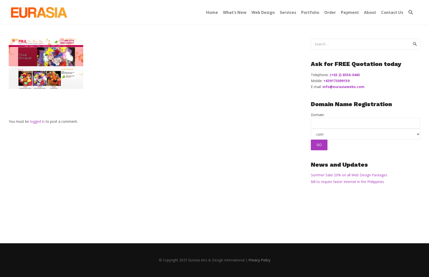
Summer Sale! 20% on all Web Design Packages (349, 175)
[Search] (411, 12)
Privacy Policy (259, 260)
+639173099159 (336, 80)
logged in (37, 121)
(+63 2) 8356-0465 (344, 74)
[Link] (38, 12)
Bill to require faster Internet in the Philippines (347, 181)
